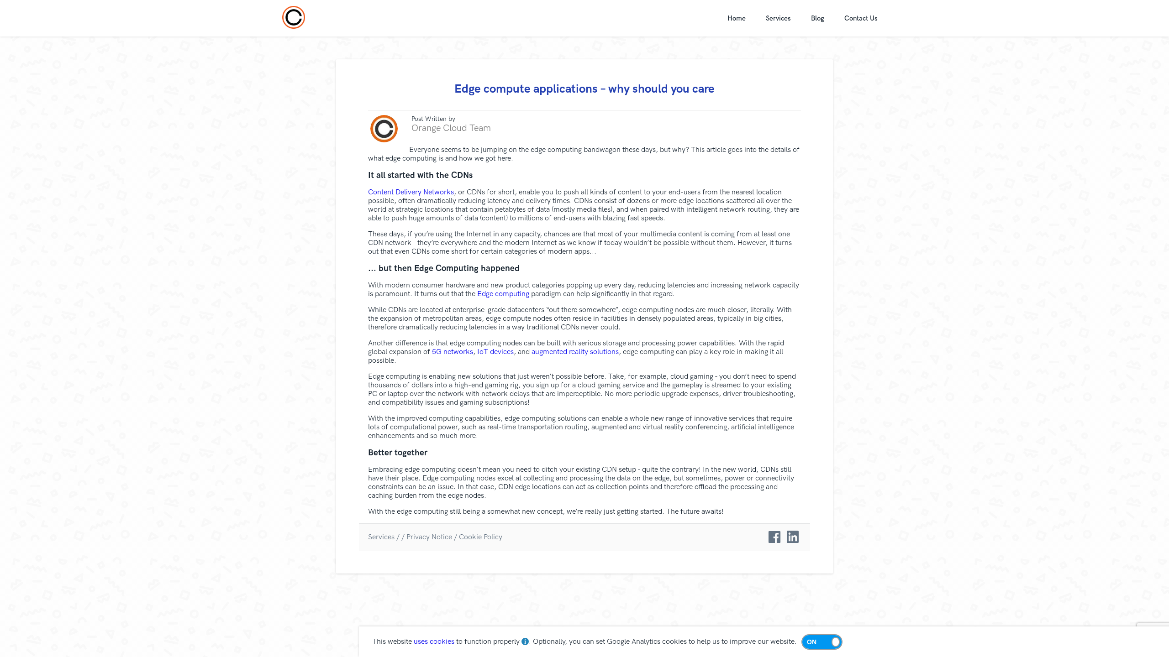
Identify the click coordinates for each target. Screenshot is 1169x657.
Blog (817, 18)
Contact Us (861, 18)
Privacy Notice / (431, 537)
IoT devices (495, 352)
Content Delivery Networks (411, 192)
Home (736, 18)
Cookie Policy (480, 537)
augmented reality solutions (575, 352)
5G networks (452, 352)
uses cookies (434, 641)
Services (778, 18)
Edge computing (503, 294)
